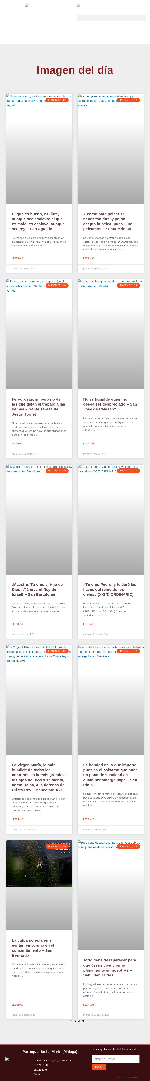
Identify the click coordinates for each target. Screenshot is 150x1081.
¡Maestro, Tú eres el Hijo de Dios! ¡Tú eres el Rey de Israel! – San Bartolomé (37, 589)
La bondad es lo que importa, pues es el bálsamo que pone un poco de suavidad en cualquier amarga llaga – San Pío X (110, 775)
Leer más (17, 258)
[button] (111, 18)
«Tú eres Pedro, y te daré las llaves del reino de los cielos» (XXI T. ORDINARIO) (109, 589)
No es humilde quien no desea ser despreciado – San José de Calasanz (110, 404)
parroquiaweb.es (130, 1077)
